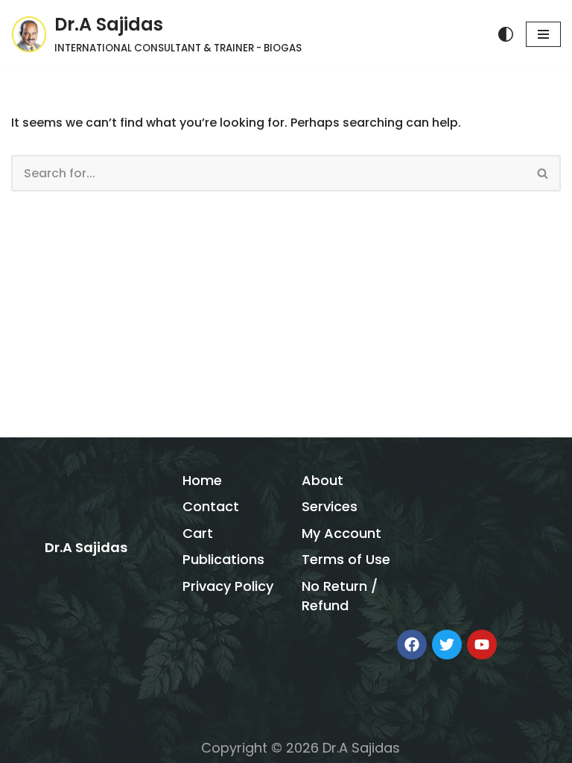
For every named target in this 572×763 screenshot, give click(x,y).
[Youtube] (482, 644)
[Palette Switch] (505, 34)
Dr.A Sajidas (86, 547)
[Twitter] (447, 644)
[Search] (543, 173)
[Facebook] (412, 644)
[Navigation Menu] (543, 34)
